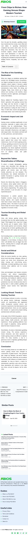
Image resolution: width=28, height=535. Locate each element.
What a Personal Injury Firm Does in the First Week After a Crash (12, 455)
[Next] (24, 416)
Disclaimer (5, 516)
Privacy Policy (6, 511)
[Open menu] (26, 2)
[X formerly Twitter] (26, 533)
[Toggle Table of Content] (15, 67)
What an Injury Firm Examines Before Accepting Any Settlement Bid (13, 461)
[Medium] (18, 533)
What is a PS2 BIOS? (8, 494)
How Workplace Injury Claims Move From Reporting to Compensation (13, 466)
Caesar (8, 16)
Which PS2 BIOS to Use (9, 499)
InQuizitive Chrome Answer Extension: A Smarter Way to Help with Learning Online (13, 437)
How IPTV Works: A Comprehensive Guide (21, 389)
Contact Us (6, 519)
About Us (5, 521)
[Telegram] (20, 533)
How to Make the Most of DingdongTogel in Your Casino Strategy (13, 413)
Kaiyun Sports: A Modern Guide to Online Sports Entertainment (12, 443)
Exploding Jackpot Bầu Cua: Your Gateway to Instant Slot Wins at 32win (6, 391)
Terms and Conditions (8, 513)
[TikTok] (23, 533)
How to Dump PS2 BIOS (9, 501)
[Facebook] (12, 533)
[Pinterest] (15, 533)
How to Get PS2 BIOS (8, 496)
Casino (21, 16)
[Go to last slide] (4, 416)
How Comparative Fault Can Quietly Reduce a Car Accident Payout (12, 449)
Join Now (22, 21)
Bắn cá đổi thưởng (14, 238)
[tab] (12, 425)
